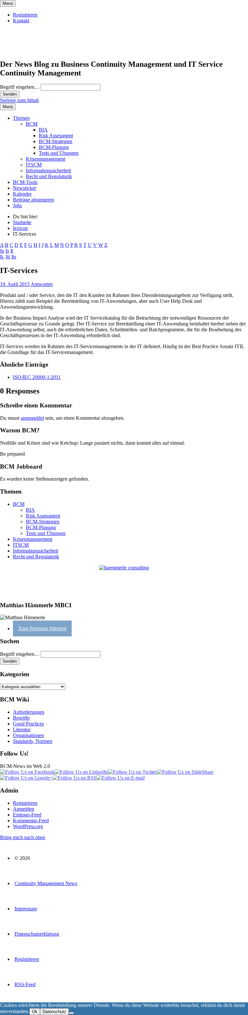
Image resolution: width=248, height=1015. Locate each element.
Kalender (22, 194)
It (11, 251)
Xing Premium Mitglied (42, 628)
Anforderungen (28, 712)
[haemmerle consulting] (124, 580)
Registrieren (25, 14)
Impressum (26, 908)
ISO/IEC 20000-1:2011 (37, 377)
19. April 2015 (15, 284)
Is (7, 251)
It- (2, 256)
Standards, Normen (32, 741)
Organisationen (28, 735)
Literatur (21, 729)
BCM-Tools (25, 182)
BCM (31, 124)
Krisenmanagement (45, 159)
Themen (21, 118)
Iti (8, 256)
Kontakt (21, 20)
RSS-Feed (25, 984)
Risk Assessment (56, 135)
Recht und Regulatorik (49, 176)
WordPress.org (28, 826)
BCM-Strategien (55, 141)
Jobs (17, 205)
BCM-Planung (54, 147)
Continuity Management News (46, 883)
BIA (43, 129)
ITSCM (34, 164)
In (2, 251)
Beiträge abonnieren (33, 199)
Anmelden (23, 809)
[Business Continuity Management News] (39, 50)
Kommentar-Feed (31, 820)
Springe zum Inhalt (19, 100)
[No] (71, 1013)
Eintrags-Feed (27, 814)
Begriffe (21, 718)
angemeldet (32, 418)
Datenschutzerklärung (37, 934)
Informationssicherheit (48, 170)
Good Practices (28, 723)
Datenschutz (54, 1011)
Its (13, 256)
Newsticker (24, 188)
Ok (34, 1011)
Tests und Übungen (58, 153)
